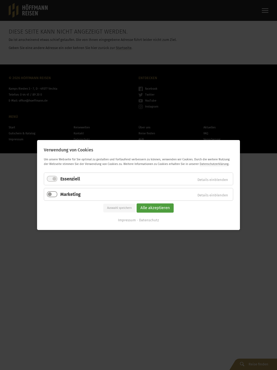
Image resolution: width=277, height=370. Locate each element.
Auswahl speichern (119, 208)
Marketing (70, 194)
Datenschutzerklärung (214, 164)
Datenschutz (149, 220)
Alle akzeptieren (155, 208)
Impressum (127, 220)
